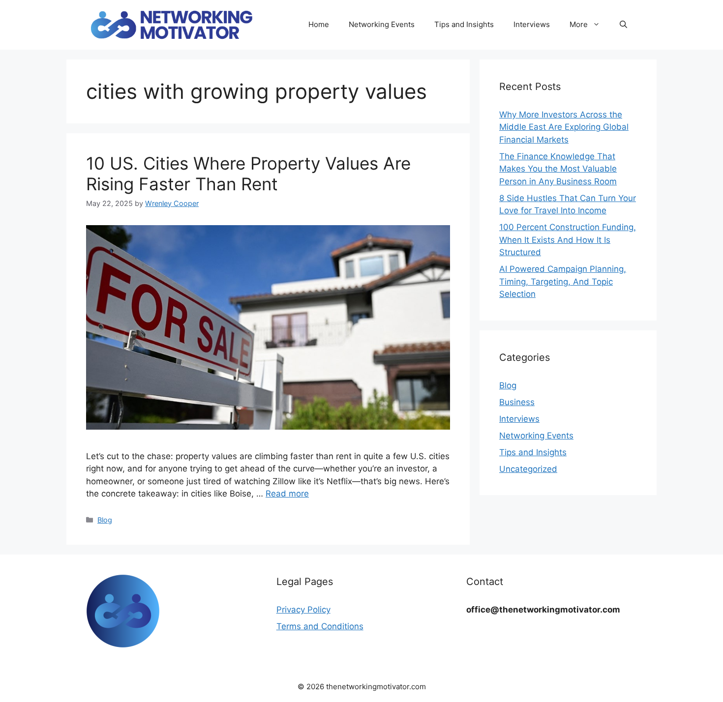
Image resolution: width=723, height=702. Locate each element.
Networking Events (382, 24)
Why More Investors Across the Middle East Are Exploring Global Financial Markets (564, 127)
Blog (104, 520)
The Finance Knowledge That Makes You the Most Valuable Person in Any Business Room (558, 168)
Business (517, 402)
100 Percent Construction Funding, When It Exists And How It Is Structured (567, 239)
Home (318, 24)
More (579, 24)
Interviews (531, 24)
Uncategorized (528, 469)
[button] (623, 24)
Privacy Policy (303, 609)
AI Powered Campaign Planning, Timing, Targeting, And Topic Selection (562, 281)
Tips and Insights (464, 24)
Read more (287, 493)
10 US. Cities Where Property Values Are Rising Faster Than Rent (248, 173)
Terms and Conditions (319, 626)
